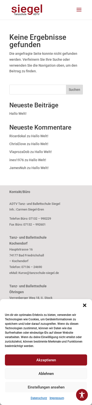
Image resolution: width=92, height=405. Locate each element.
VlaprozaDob (19, 152)
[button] (84, 305)
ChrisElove (17, 144)
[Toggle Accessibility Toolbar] (82, 394)
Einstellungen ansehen (46, 387)
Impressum (57, 398)
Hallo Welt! (17, 114)
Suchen (74, 90)
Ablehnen (46, 373)
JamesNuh (17, 168)
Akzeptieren (46, 360)
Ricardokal (17, 136)
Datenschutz (39, 398)
